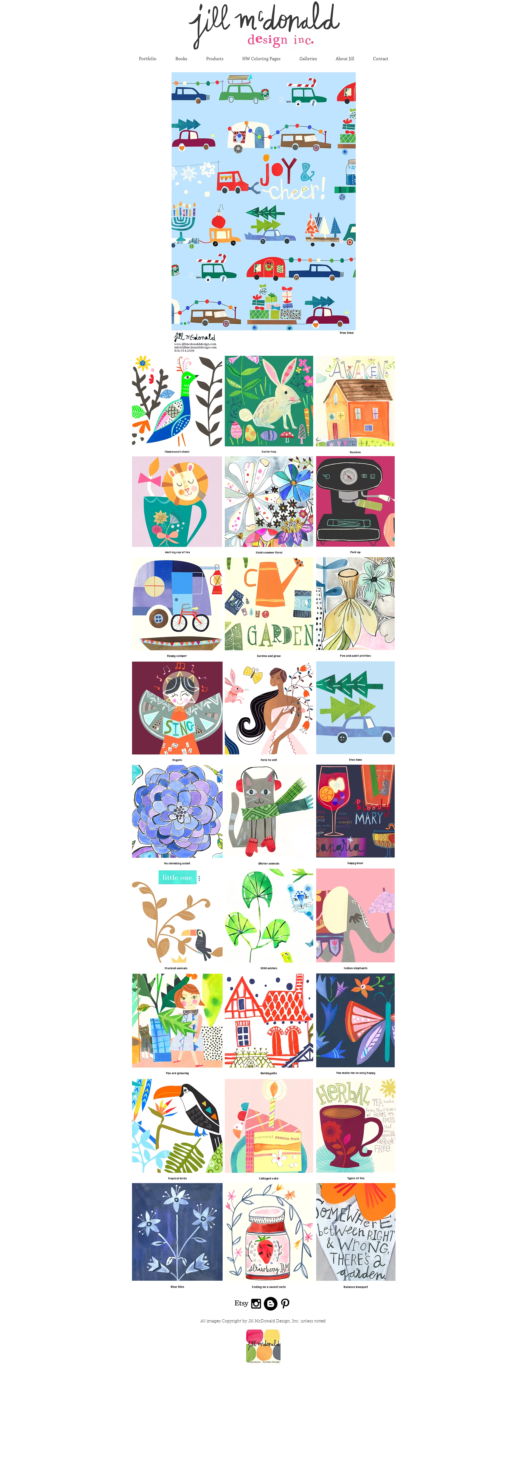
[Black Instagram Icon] (256, 1304)
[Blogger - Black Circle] (270, 1304)
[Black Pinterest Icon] (285, 1304)
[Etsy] (241, 1304)
